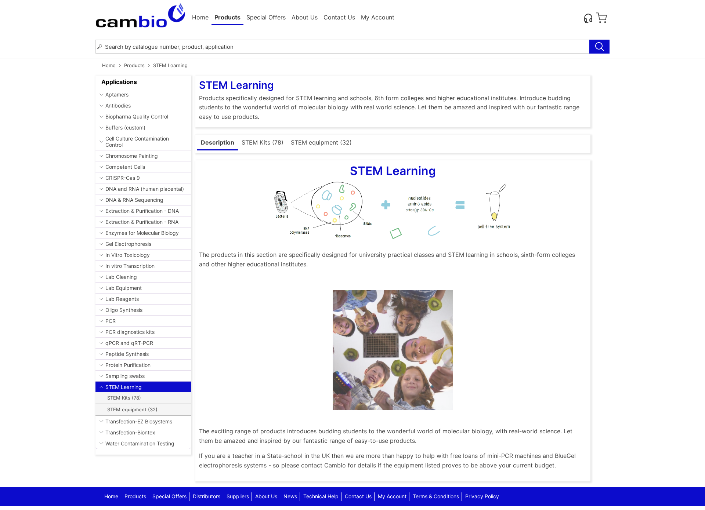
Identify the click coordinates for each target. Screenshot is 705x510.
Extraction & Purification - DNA (142, 211)
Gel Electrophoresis (128, 244)
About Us (305, 17)
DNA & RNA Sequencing (134, 200)
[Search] (599, 47)
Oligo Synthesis (123, 310)
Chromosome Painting (131, 156)
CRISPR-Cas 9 (122, 178)
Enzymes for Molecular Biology (142, 233)
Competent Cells (125, 167)
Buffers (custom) (125, 127)
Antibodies (118, 105)
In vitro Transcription (130, 266)
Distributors (206, 496)
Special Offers (266, 17)
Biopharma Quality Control (136, 116)
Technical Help (321, 496)
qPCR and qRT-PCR (129, 343)
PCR (110, 321)
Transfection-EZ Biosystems (138, 421)
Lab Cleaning (121, 277)
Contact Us (339, 17)
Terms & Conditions (436, 496)
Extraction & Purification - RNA (141, 222)
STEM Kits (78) (124, 398)
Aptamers (117, 94)
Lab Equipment (123, 288)
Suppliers (238, 496)
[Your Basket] (601, 17)
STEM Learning (123, 387)
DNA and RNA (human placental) (144, 189)
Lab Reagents (122, 299)
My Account (377, 17)
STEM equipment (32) (132, 409)
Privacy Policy (482, 496)
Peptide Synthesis (127, 354)
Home (200, 17)
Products (134, 65)
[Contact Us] (588, 17)
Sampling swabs (125, 376)
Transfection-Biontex (130, 432)
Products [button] (227, 17)
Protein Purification (128, 365)
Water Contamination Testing (139, 443)
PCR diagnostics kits (130, 332)
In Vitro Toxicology (127, 255)
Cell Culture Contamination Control (137, 141)
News (290, 496)
